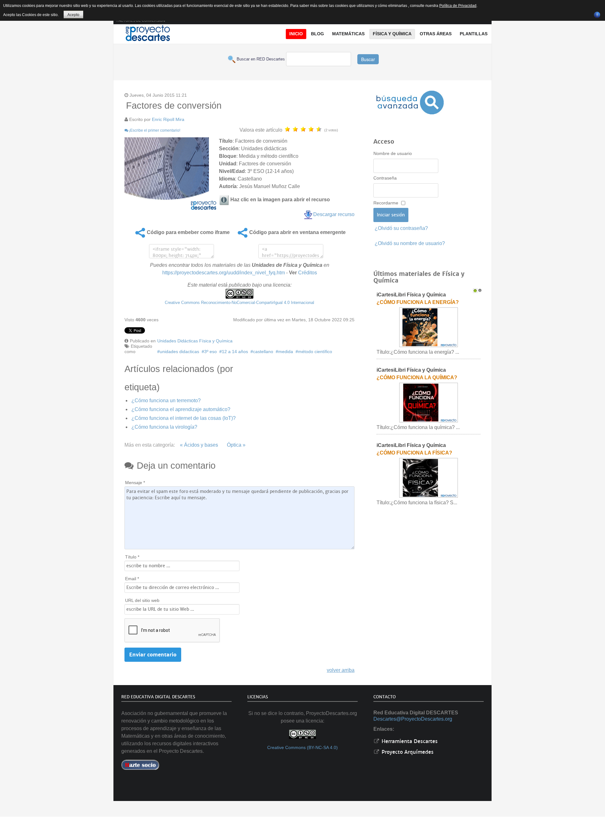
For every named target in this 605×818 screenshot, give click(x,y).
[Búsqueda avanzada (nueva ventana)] (410, 102)
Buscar (368, 59)
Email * (132, 578)
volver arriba (340, 670)
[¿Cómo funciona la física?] (429, 477)
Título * (132, 556)
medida (285, 351)
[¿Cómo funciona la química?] (429, 402)
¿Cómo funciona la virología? (164, 427)
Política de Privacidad (457, 5)
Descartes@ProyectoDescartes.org (412, 719)
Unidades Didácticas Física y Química (195, 340)
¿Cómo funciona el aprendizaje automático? (180, 409)
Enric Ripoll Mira (168, 119)
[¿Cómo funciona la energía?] (429, 327)
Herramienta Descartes (409, 741)
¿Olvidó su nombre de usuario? (410, 243)
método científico (315, 351)
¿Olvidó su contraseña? (401, 228)
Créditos (307, 272)
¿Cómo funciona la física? (414, 452)
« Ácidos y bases (199, 445)
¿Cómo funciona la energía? (418, 302)
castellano (263, 351)
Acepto (73, 15)
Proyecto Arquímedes (407, 752)
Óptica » (236, 445)
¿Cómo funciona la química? (417, 377)
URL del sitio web (142, 600)
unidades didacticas (179, 351)
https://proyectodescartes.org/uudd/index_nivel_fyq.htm (223, 272)
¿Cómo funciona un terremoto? (166, 400)
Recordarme (385, 202)
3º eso (210, 351)
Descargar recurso (333, 214)
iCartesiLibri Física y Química (411, 294)
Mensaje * (135, 482)
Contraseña (385, 177)
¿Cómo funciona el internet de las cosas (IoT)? (183, 418)
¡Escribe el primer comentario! (154, 130)
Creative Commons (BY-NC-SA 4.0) (302, 747)
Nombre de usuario (392, 153)
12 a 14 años (235, 351)
